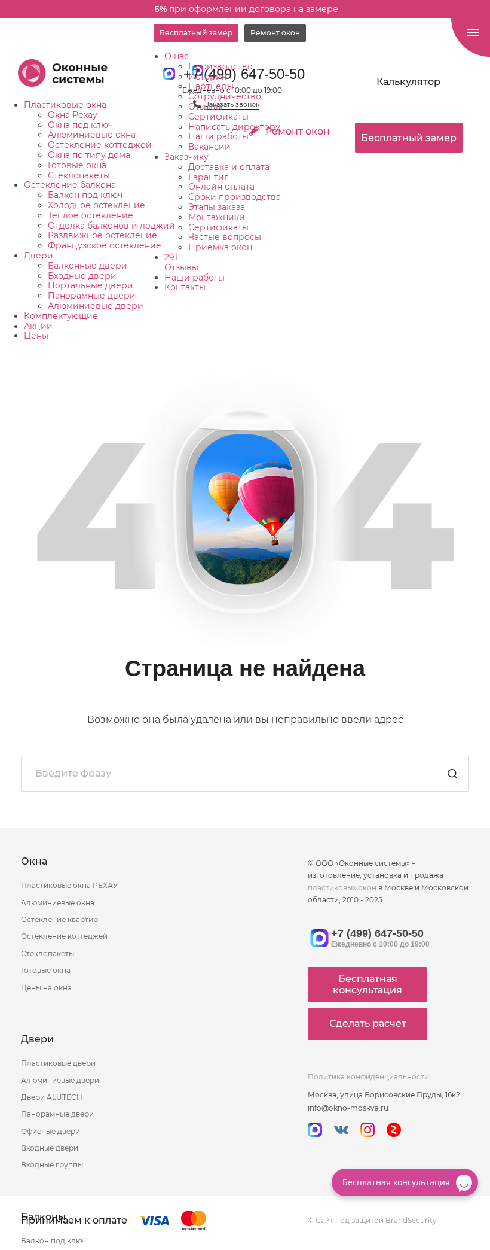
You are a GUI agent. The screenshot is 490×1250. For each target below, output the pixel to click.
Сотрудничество (224, 96)
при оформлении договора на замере (245, 9)
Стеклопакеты (79, 175)
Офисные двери (50, 1131)
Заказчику (186, 156)
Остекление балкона (70, 185)
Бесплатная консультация (367, 984)
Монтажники (216, 217)
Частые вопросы (224, 237)
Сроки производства (234, 196)
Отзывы (205, 106)
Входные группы (52, 1164)
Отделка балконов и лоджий (111, 225)
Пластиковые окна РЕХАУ (69, 885)
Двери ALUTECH (51, 1097)
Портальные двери (90, 285)
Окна (34, 861)
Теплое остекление (90, 215)
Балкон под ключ (85, 195)
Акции (38, 326)
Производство (220, 66)
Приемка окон (220, 247)
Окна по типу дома (89, 155)
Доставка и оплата (229, 167)
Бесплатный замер (196, 32)
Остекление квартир (59, 919)
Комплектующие (61, 316)
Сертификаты (218, 116)
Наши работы (218, 136)
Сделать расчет (367, 1023)
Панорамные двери (92, 295)
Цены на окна (46, 987)
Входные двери (82, 275)
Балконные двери (87, 265)
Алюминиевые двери (95, 305)
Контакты (185, 287)
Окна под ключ (80, 125)
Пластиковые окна (65, 104)
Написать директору (234, 126)
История (207, 76)
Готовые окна (77, 165)
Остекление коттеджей (100, 144)
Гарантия (208, 177)
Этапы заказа (216, 207)
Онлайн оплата (221, 186)
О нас (176, 56)
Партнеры (211, 86)
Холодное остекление (96, 205)
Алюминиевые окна (92, 134)
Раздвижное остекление (102, 235)
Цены (36, 335)
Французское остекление (104, 245)
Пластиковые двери (58, 1063)
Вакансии (209, 146)
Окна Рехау (72, 115)
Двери (38, 255)
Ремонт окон (275, 32)
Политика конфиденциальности (368, 1076)
